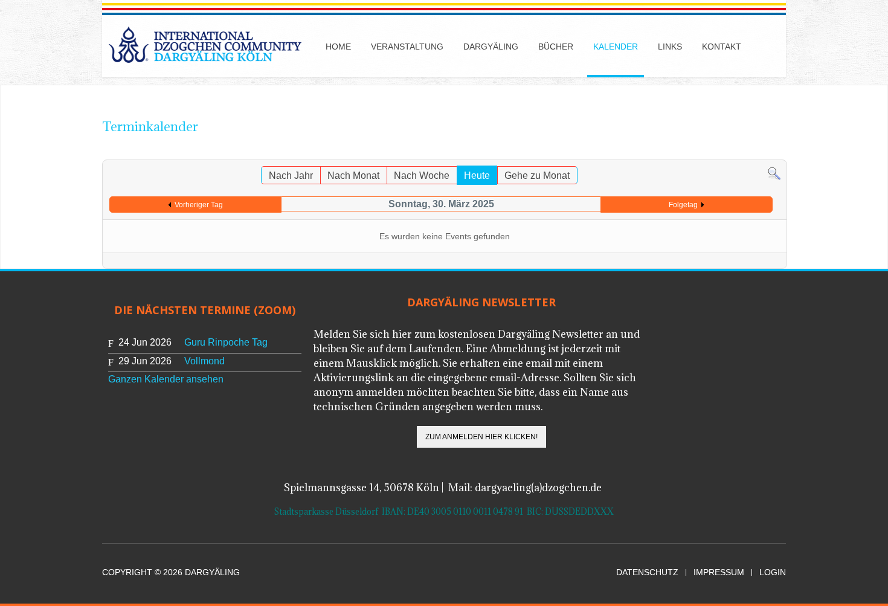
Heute (477, 175)
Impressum (718, 572)
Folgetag (683, 205)
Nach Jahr (291, 175)
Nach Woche (421, 175)
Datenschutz (647, 572)
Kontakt (721, 46)
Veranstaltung (407, 46)
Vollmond (204, 361)
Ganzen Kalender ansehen (166, 379)
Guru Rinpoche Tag (226, 342)
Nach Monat (353, 175)
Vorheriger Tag (199, 205)
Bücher (555, 46)
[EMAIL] (778, 154)
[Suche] (774, 173)
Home (338, 46)
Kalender (615, 46)
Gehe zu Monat (537, 175)
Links (670, 46)
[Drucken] (766, 154)
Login (772, 572)
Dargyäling (490, 46)
